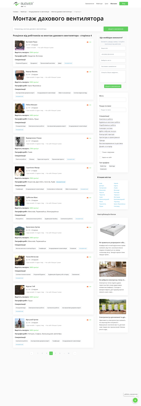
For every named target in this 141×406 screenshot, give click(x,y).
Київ (100, 183)
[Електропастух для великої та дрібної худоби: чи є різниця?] (112, 306)
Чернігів (102, 195)
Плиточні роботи (21, 159)
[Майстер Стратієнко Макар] (19, 171)
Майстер (103, 166)
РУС (25, 6)
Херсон (101, 192)
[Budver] (24, 3)
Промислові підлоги (58, 159)
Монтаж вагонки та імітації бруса (26, 248)
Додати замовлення (115, 29)
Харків (116, 183)
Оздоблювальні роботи (107, 125)
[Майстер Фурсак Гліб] (19, 290)
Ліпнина (31, 159)
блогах (113, 214)
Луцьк (101, 206)
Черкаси (116, 195)
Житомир (117, 197)
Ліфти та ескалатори (64, 93)
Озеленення (75, 274)
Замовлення (89, 4)
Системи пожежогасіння (23, 274)
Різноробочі (19, 219)
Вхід (123, 4)
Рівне (101, 202)
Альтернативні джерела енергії (25, 93)
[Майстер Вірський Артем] (19, 323)
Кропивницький (119, 199)
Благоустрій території (106, 134)
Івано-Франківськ (119, 204)
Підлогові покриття (43, 159)
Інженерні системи (106, 128)
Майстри (99, 4)
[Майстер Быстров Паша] (19, 45)
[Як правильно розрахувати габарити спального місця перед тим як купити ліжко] (112, 229)
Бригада (112, 166)
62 (68, 353)
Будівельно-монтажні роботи (109, 122)
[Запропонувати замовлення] (90, 42)
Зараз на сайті (107, 157)
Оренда (102, 140)
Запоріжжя (102, 188)
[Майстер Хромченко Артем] (19, 230)
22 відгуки (34, 289)
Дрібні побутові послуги (107, 131)
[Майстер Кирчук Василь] (19, 75)
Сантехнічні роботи (66, 219)
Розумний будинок (21, 63)
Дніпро (101, 186)
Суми (101, 197)
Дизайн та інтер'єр (105, 146)
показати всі (68, 63)
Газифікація (19, 189)
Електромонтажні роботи (36, 126)
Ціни (106, 4)
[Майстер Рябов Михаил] (19, 108)
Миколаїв (102, 190)
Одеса (116, 186)
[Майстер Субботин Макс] (19, 201)
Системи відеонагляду (80, 93)
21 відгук (34, 171)
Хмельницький (104, 199)
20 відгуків (34, 141)
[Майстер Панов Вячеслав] (19, 260)
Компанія (103, 169)
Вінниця (116, 190)
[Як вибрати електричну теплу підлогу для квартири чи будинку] (112, 269)
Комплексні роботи (106, 119)
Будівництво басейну (51, 219)
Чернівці (117, 202)
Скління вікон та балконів (54, 189)
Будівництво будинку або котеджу (58, 274)
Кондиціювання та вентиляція (46, 93)
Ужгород (116, 206)
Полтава (116, 192)
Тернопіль (102, 204)
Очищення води (21, 126)
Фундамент (34, 63)
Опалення (73, 248)
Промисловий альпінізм (47, 63)
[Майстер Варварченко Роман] (19, 141)
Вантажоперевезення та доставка (111, 143)
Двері (59, 63)
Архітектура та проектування (109, 137)
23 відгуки (34, 45)
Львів (116, 188)
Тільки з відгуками (108, 152)
